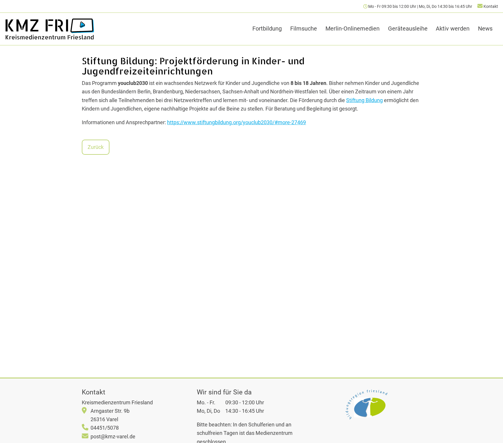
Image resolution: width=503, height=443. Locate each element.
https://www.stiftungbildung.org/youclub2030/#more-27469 (236, 122)
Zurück (96, 147)
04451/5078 (105, 428)
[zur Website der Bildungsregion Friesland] (366, 404)
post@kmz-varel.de (113, 436)
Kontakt (490, 6)
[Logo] (49, 29)
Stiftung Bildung (364, 100)
